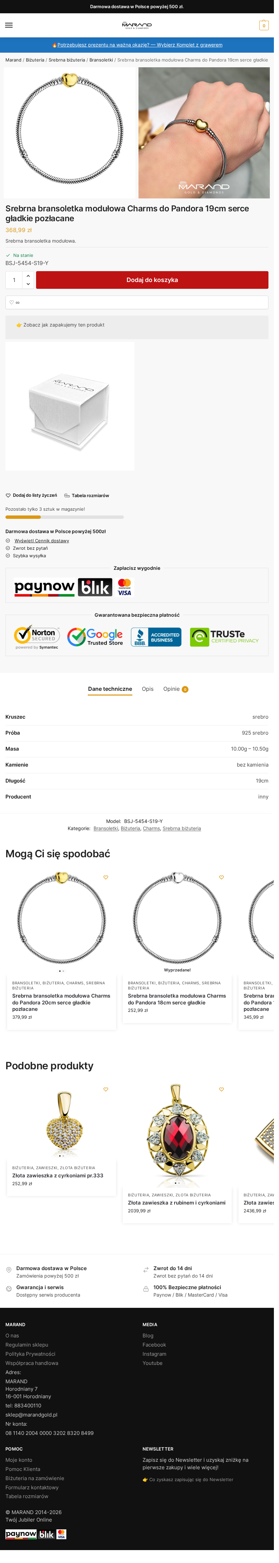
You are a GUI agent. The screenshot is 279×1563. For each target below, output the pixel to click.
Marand (13, 60)
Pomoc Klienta (22, 1469)
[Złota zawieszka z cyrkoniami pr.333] (61, 1120)
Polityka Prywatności (30, 1354)
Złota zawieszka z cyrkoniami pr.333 (57, 1175)
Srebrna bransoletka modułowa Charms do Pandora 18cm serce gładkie (177, 999)
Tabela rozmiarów (26, 1496)
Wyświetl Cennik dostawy (42, 540)
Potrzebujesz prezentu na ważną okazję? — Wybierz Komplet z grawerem (140, 45)
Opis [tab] (147, 689)
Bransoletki (101, 60)
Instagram (154, 1354)
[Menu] (15, 25)
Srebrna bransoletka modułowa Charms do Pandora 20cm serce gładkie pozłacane (61, 1002)
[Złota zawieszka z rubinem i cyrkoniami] (177, 1133)
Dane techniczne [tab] (110, 689)
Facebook (154, 1345)
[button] (263, 25)
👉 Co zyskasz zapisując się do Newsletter (188, 1479)
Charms (151, 828)
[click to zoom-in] (69, 133)
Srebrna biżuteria (67, 60)
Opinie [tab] (174, 689)
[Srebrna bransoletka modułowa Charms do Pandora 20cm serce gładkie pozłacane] (61, 921)
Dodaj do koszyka (152, 279)
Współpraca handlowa (31, 1363)
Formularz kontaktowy (32, 1488)
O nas (12, 1336)
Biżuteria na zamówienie (34, 1478)
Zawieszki (47, 1168)
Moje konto (18, 1460)
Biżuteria (35, 60)
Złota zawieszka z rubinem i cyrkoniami (177, 1202)
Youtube (153, 1363)
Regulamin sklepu (26, 1345)
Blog (148, 1336)
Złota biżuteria (77, 1168)
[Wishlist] (106, 877)
